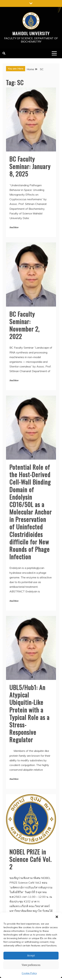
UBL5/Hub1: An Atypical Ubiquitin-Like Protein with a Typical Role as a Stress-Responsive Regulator (29, 713)
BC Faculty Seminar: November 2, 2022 (24, 325)
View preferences (31, 965)
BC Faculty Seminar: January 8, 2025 (30, 166)
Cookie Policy (29, 973)
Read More (13, 227)
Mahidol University (31, 33)
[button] (57, 917)
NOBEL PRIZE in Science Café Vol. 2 (30, 859)
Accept (31, 955)
